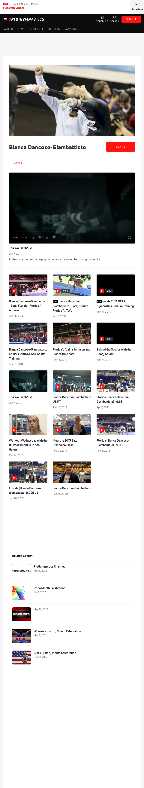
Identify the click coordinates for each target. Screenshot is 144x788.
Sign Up (120, 147)
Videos (18, 163)
